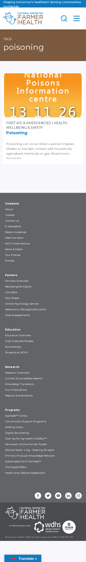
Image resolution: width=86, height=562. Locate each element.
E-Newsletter (13, 226)
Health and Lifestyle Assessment (25, 472)
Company (12, 203)
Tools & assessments (17, 315)
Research (12, 367)
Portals (9, 260)
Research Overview (17, 372)
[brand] (28, 18)
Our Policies (12, 255)
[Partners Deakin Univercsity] (69, 527)
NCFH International (17, 243)
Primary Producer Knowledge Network (30, 455)
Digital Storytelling (17, 432)
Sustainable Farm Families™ (23, 461)
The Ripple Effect (15, 467)
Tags (7, 39)
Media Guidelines (15, 232)
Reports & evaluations (19, 395)
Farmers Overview (17, 280)
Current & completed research (24, 378)
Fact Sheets (12, 298)
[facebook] (38, 495)
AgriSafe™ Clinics (16, 415)
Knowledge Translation (19, 384)
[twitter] (48, 495)
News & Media (13, 249)
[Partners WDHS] (47, 527)
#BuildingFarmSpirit (18, 286)
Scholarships (13, 346)
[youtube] (58, 495)
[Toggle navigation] (64, 18)
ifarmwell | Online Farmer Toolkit (26, 444)
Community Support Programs (25, 421)
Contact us (12, 220)
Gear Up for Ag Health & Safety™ (26, 438)
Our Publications (16, 389)
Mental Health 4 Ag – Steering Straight (29, 450)
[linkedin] (68, 495)
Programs (12, 410)
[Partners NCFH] (25, 513)
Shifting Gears (14, 427)
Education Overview (18, 335)
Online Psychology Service (22, 303)
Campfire (11, 292)
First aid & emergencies (28, 123)
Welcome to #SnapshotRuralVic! (25, 309)
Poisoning (16, 132)
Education (13, 329)
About (9, 209)
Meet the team (14, 237)
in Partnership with (20, 525)
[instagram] (78, 495)
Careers (10, 215)
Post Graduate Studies (19, 341)
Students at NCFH (16, 352)
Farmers (11, 275)
